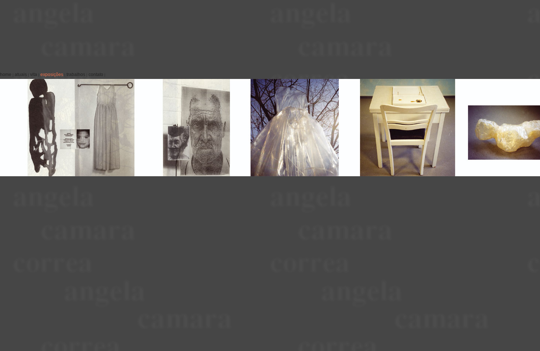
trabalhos (75, 74)
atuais (21, 74)
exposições (51, 74)
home (5, 74)
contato (96, 74)
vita (33, 74)
